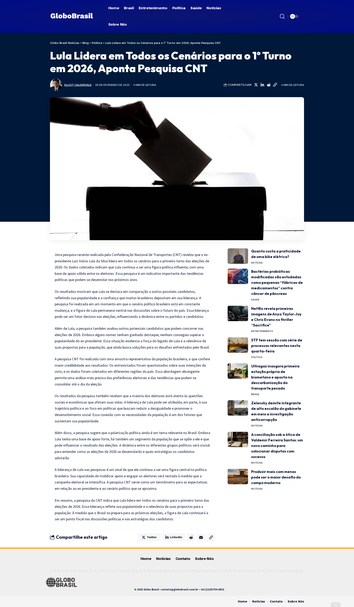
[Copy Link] (275, 85)
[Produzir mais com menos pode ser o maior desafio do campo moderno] (238, 476)
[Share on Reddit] (268, 85)
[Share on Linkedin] (262, 85)
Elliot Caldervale (78, 84)
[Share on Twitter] (256, 85)
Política (256, 357)
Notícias (257, 262)
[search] (282, 16)
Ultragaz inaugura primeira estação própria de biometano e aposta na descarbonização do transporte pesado (275, 377)
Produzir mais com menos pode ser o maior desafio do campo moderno (276, 477)
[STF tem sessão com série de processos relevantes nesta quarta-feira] (238, 345)
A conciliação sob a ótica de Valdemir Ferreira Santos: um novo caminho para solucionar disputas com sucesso (277, 445)
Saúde (255, 299)
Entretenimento (262, 331)
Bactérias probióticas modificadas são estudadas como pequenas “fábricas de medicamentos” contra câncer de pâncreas (277, 282)
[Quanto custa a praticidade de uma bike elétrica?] (238, 256)
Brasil (255, 394)
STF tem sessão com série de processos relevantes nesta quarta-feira (276, 346)
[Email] (201, 537)
